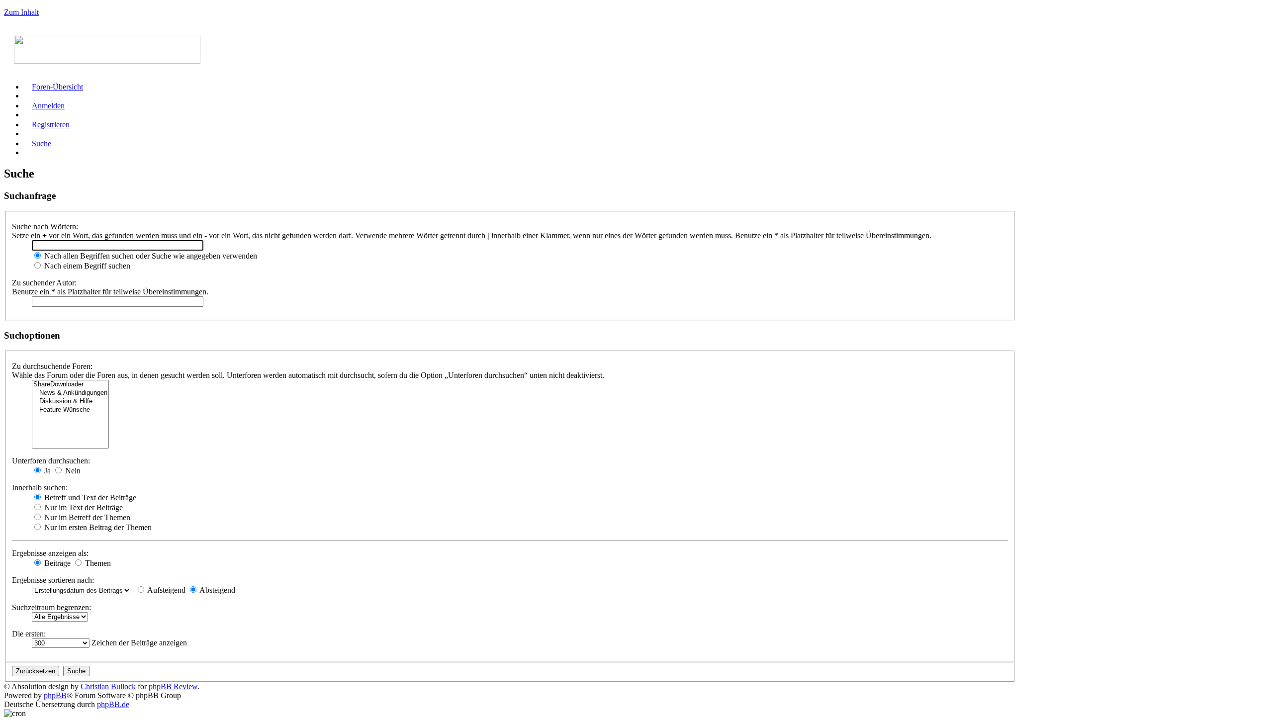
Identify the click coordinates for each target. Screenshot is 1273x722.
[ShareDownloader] (70, 384)
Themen (97, 563)
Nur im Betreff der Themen (86, 517)
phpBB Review (173, 686)
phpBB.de (113, 704)
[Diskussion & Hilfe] (70, 401)
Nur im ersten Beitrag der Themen (97, 527)
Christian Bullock (108, 686)
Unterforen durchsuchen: (51, 460)
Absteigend (216, 590)
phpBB (55, 695)
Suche (41, 143)
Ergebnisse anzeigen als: (50, 553)
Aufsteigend (165, 590)
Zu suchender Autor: (44, 282)
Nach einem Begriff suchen (86, 266)
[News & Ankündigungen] (70, 393)
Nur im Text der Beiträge (82, 507)
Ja (46, 470)
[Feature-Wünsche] (70, 410)
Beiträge (56, 563)
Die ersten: (29, 634)
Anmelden (48, 105)
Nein (72, 470)
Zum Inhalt (21, 12)
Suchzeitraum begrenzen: (51, 607)
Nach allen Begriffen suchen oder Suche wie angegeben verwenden (149, 256)
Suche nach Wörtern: (45, 226)
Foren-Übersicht (57, 87)
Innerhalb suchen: (40, 487)
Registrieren (51, 124)
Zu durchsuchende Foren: (52, 366)
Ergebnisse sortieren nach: (53, 580)
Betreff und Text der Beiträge (89, 497)
